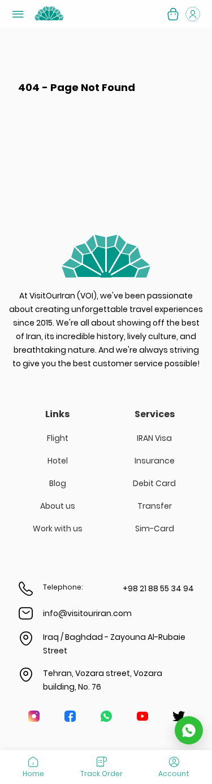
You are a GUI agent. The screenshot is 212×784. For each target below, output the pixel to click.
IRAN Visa (154, 438)
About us (57, 506)
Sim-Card (154, 528)
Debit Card (154, 483)
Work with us (58, 528)
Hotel (57, 460)
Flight (57, 438)
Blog (57, 483)
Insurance (155, 460)
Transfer (154, 506)
